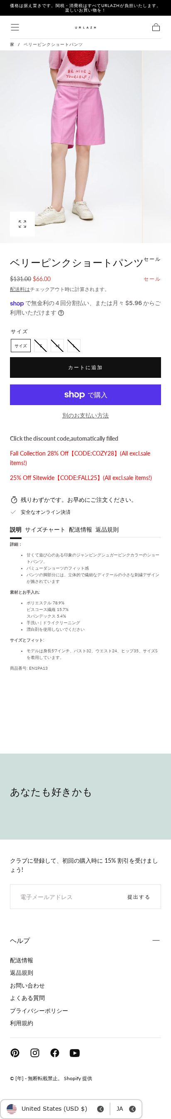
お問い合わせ (27, 985)
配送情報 (80, 530)
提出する (139, 897)
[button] (15, 27)
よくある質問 (27, 997)
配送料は (20, 289)
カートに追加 (85, 367)
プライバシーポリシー (39, 1010)
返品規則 (107, 530)
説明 (16, 530)
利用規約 (21, 1022)
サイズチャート (45, 530)
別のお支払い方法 (85, 415)
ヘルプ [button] (20, 940)
